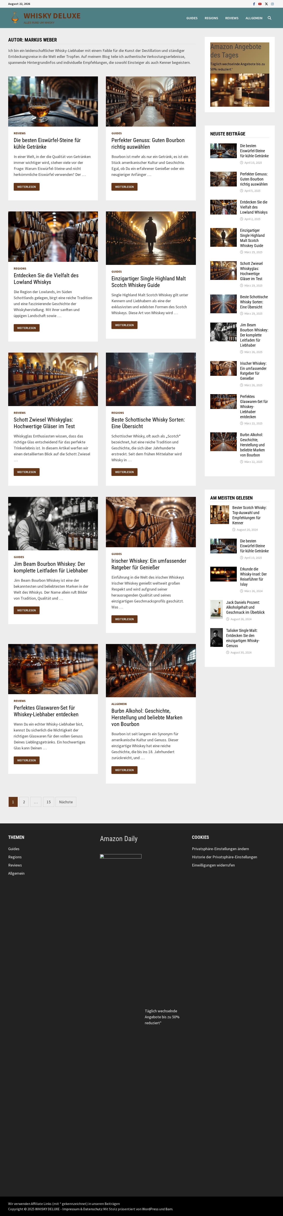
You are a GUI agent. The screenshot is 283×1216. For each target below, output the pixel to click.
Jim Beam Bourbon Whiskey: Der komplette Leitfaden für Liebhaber (51, 567)
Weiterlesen (26, 187)
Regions (211, 18)
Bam (168, 1209)
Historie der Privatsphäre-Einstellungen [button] (224, 856)
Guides (192, 18)
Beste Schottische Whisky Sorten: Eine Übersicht (254, 301)
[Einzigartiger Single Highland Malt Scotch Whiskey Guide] (223, 231)
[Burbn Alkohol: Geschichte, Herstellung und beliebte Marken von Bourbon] (223, 435)
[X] (267, 3)
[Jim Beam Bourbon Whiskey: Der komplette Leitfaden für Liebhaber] (223, 325)
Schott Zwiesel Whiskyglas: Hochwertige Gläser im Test (44, 422)
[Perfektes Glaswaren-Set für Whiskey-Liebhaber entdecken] (223, 397)
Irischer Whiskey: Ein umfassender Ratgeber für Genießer (148, 564)
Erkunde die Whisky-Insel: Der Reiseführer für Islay (253, 577)
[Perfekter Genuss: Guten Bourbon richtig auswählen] (223, 174)
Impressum (71, 1209)
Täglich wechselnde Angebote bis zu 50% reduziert (162, 1016)
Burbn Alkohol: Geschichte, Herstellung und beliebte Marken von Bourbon (146, 717)
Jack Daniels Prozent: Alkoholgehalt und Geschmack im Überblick (245, 607)
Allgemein (254, 18)
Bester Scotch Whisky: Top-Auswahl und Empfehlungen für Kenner (249, 515)
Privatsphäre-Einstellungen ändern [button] (220, 848)
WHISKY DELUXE (52, 16)
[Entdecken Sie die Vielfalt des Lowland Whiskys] (223, 202)
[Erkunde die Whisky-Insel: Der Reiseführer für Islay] (223, 569)
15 (49, 801)
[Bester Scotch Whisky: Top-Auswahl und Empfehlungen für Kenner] (219, 508)
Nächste (66, 801)
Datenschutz (93, 1209)
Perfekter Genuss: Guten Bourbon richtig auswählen (148, 143)
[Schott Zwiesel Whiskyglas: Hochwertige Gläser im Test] (223, 264)
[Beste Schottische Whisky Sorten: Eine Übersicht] (223, 297)
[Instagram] (272, 3)
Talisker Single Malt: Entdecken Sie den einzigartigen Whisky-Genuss (242, 638)
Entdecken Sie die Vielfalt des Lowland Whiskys (46, 278)
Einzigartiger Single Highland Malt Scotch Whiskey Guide (148, 281)
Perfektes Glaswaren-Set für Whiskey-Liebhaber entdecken (46, 711)
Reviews (232, 18)
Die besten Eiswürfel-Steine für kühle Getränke (254, 150)
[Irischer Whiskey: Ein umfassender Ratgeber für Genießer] (223, 364)
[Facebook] (254, 3)
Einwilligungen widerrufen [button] (213, 865)
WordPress (150, 1209)
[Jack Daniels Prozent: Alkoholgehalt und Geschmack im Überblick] (216, 603)
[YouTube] (260, 3)
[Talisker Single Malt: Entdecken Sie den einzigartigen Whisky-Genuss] (216, 631)
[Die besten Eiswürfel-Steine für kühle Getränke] (223, 146)
